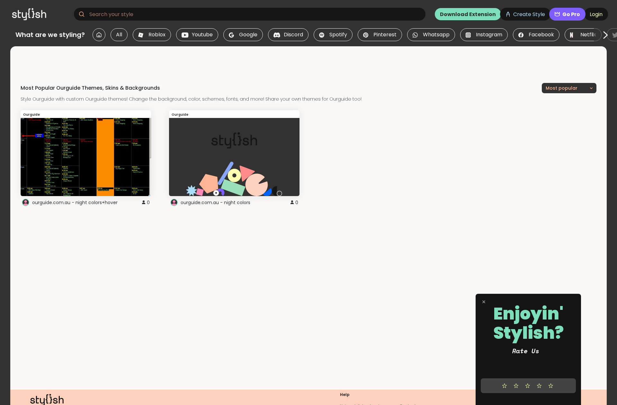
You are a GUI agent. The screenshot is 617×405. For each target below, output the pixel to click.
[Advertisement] (308, 60)
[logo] (40, 14)
